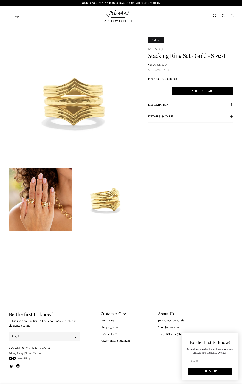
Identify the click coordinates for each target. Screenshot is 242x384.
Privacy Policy (16, 353)
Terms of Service (33, 353)
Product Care (109, 334)
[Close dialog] (234, 337)
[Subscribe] (75, 336)
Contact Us (107, 320)
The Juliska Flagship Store (174, 334)
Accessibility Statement (115, 340)
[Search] (214, 15)
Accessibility (24, 358)
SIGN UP (210, 371)
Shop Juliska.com (169, 327)
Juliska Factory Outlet (171, 320)
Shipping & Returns (113, 327)
